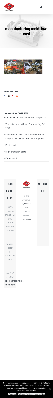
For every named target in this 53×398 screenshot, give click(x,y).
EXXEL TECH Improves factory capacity (25, 117)
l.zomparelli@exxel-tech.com (10, 282)
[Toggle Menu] (47, 7)
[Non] (49, 389)
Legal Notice (26, 219)
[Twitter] (9, 96)
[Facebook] (5, 96)
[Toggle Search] (41, 7)
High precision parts (15, 151)
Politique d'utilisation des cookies (31, 394)
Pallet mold (11, 158)
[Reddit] (17, 96)
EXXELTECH (26, 200)
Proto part (10, 145)
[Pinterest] (13, 96)
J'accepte (12, 394)
